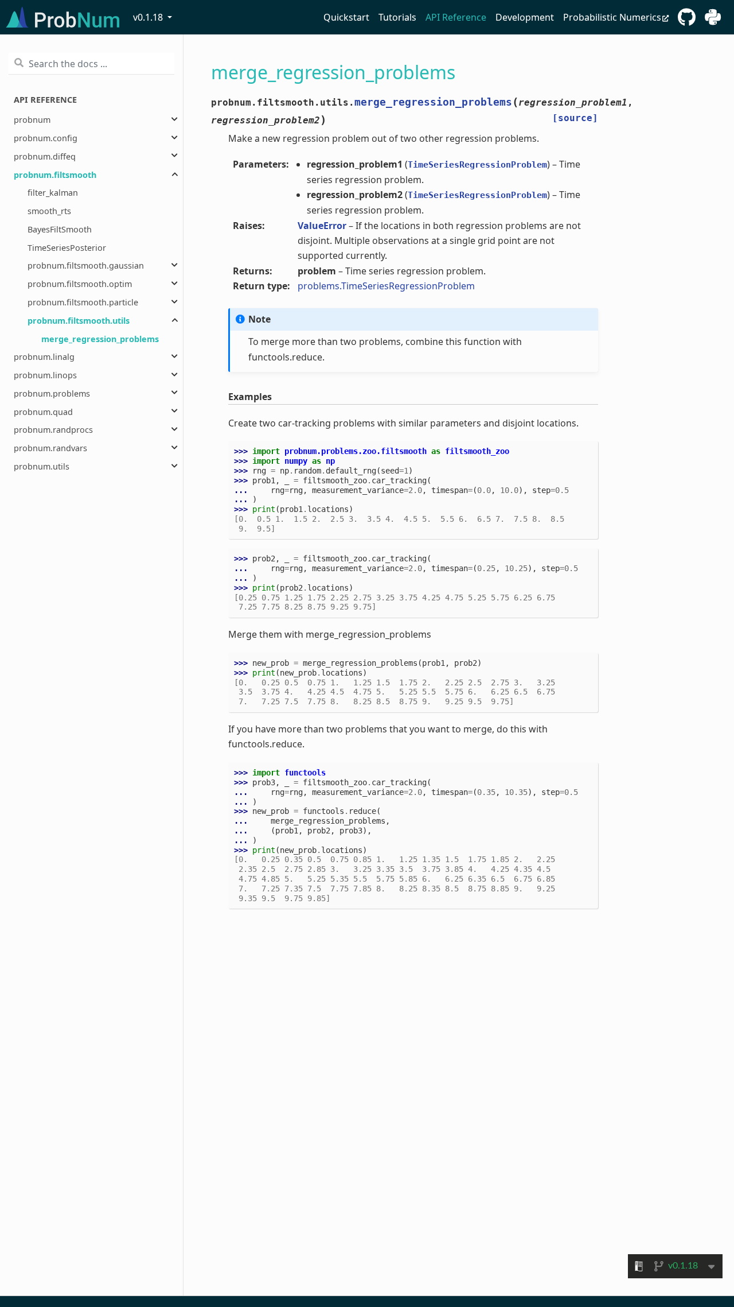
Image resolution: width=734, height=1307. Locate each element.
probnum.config (45, 138)
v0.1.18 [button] (149, 17)
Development (524, 17)
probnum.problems (52, 392)
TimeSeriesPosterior (67, 247)
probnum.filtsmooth (55, 174)
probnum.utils (41, 466)
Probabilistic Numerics (612, 17)
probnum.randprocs (53, 429)
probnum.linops (45, 375)
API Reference (455, 17)
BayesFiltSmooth (60, 229)
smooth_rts (49, 210)
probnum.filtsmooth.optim (80, 283)
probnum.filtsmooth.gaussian (86, 265)
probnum (32, 119)
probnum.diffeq (45, 155)
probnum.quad (43, 411)
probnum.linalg (44, 356)
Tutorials (397, 17)
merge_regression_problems (100, 338)
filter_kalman (53, 192)
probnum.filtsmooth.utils (79, 320)
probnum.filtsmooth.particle (83, 302)
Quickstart (346, 17)
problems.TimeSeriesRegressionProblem (386, 286)
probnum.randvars (50, 448)
